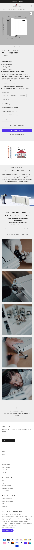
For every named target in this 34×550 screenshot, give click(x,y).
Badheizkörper (5, 470)
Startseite (4, 9)
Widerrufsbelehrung (7, 498)
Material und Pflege (6, 485)
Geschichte (4, 449)
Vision (3, 451)
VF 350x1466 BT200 (22, 9)
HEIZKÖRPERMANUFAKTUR (9, 527)
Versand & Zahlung (6, 490)
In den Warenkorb (17, 125)
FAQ (3, 480)
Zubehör (4, 472)
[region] (17, 411)
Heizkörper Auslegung (7, 488)
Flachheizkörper (5, 462)
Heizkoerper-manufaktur (10, 50)
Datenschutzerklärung (7, 501)
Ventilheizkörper (12, 9)
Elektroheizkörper (6, 467)
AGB (3, 504)
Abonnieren (8, 440)
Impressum (4, 506)
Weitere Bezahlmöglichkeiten (17, 134)
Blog (3, 483)
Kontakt (3, 454)
